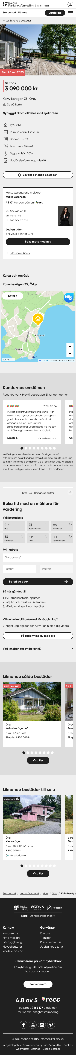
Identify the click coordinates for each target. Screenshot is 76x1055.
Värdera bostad (13, 951)
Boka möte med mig (38, 241)
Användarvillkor (53, 1045)
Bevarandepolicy (33, 1045)
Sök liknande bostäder (18, 20)
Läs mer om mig (19, 220)
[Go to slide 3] (30, 448)
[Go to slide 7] (46, 448)
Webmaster (23, 1048)
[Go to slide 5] (38, 448)
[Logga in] (70, 4)
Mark (45, 893)
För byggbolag (12, 942)
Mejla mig (15, 215)
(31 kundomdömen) (22, 202)
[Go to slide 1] (22, 448)
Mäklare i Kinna (20, 253)
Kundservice (10, 933)
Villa (54, 893)
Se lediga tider (18, 581)
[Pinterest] (51, 1025)
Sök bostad (9, 12)
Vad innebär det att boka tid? (22, 648)
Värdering (55, 12)
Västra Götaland (29, 893)
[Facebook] (23, 1025)
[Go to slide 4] (34, 448)
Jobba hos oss (49, 946)
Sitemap (36, 1048)
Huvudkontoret (12, 946)
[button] (70, 13)
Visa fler (38, 760)
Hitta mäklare (11, 937)
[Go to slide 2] (26, 448)
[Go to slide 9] (54, 448)
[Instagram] (42, 1025)
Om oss (45, 933)
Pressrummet (48, 942)
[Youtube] (33, 1025)
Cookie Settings (51, 1048)
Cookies (68, 1045)
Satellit (12, 296)
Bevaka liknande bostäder (40, 174)
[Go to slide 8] (50, 448)
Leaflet (44, 360)
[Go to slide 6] (42, 448)
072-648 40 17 (18, 211)
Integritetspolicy (12, 1045)
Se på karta (14, 104)
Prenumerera (38, 984)
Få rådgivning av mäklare (38, 635)
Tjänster (45, 937)
